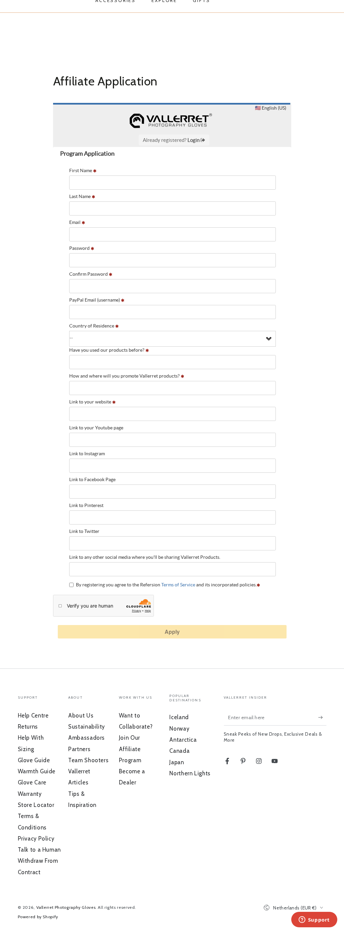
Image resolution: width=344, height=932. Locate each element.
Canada (179, 750)
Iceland (178, 717)
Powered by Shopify (38, 916)
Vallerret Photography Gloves (66, 907)
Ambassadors (86, 737)
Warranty (30, 793)
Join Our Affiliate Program (130, 749)
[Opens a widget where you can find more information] (314, 920)
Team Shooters (88, 760)
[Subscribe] (322, 717)
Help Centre (33, 715)
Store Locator (36, 805)
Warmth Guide (37, 771)
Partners (79, 749)
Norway (179, 728)
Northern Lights (189, 773)
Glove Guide (34, 760)
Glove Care (32, 782)
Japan (176, 762)
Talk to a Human (39, 849)
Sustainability (86, 726)
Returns (28, 726)
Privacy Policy (36, 838)
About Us (80, 715)
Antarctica (183, 739)
